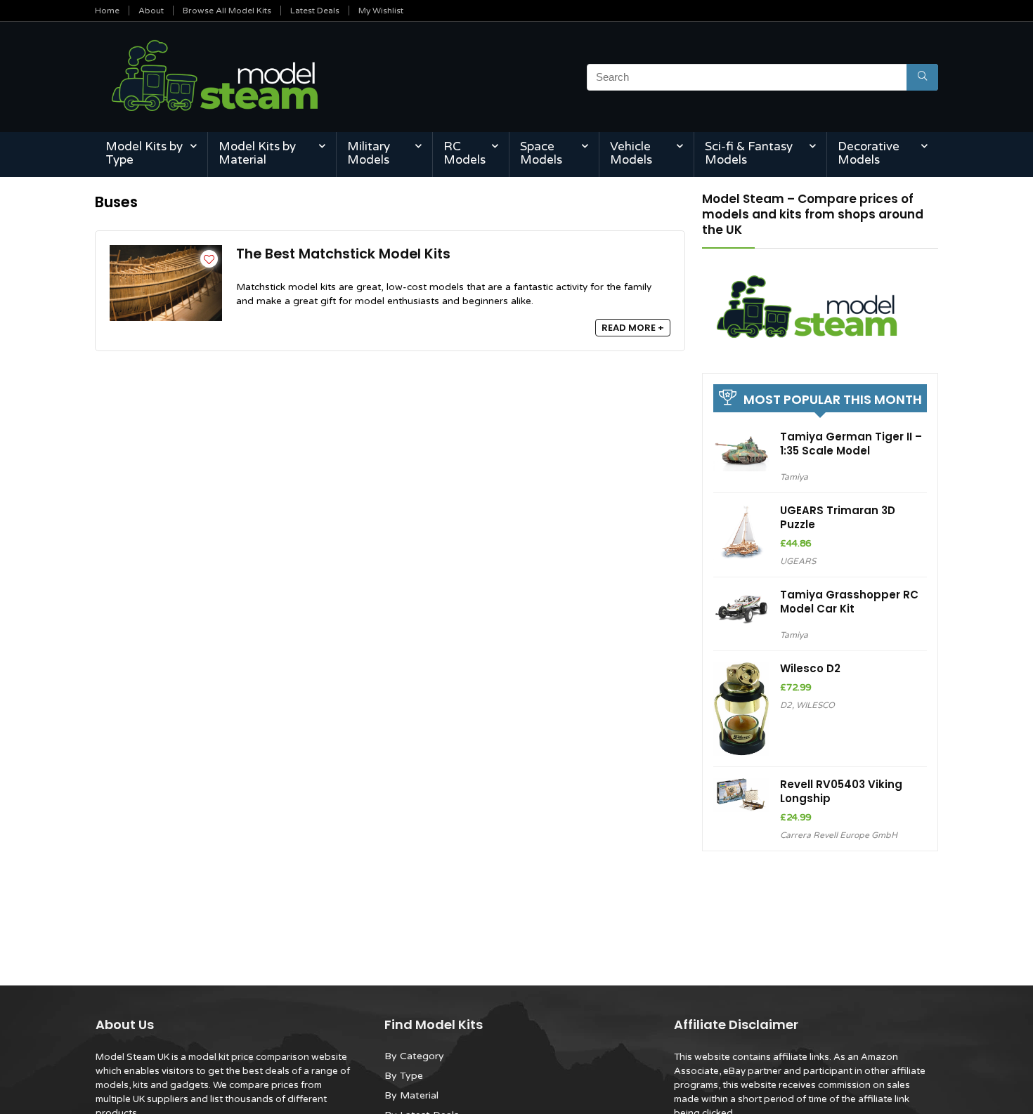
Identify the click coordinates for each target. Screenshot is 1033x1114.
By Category (414, 1056)
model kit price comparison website (267, 1057)
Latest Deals (314, 10)
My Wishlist (380, 10)
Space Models (541, 153)
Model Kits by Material (257, 153)
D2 (786, 705)
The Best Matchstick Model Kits (343, 253)
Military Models (368, 153)
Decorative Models (868, 153)
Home (107, 10)
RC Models (464, 153)
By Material (411, 1095)
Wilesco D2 (810, 668)
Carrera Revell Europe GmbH (838, 835)
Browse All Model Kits (227, 10)
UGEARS (798, 561)
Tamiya (794, 477)
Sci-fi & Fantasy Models (749, 153)
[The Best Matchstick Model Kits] (166, 251)
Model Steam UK (132, 1057)
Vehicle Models (631, 153)
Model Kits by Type (144, 153)
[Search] (922, 77)
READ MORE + (633, 327)
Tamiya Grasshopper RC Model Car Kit (849, 601)
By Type (403, 1076)
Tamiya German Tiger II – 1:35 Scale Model (851, 443)
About (151, 10)
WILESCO (815, 705)
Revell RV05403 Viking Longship (841, 791)
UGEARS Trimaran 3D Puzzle (837, 517)
